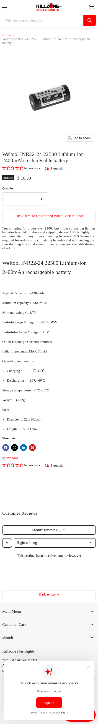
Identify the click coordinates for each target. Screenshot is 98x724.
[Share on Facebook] (5, 447)
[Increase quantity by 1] (41, 198)
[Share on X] (14, 447)
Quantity (8, 188)
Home (6, 35)
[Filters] (7, 542)
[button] (13, 168)
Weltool (12, 458)
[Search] (89, 20)
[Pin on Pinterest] (32, 447)
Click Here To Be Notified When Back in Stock (49, 216)
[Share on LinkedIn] (23, 447)
